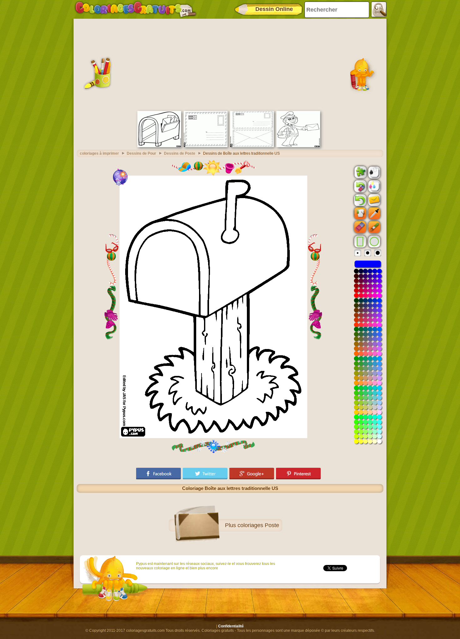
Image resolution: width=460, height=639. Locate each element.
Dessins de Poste (179, 153)
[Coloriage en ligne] (135, 9)
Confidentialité (231, 626)
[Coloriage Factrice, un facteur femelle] (298, 146)
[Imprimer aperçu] (374, 172)
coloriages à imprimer (99, 153)
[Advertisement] (230, 64)
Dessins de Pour (141, 153)
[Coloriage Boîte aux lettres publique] (159, 146)
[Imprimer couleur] (374, 186)
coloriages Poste (258, 525)
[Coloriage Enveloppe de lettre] (205, 146)
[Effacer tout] (359, 186)
